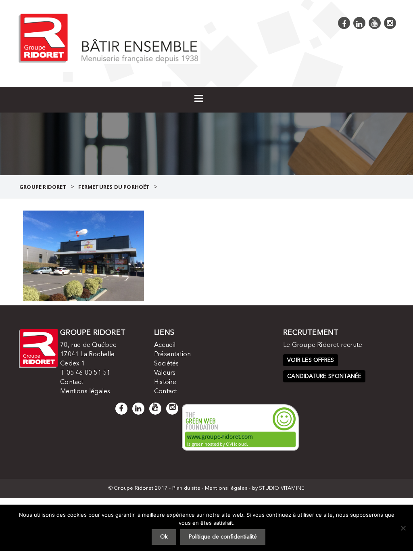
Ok (164, 537)
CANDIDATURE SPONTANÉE (324, 376)
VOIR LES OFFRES (310, 360)
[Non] (403, 528)
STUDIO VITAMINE (282, 488)
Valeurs (164, 373)
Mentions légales (85, 391)
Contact (71, 382)
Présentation (172, 354)
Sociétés (166, 364)
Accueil (164, 345)
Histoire (165, 382)
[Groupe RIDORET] (108, 38)
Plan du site (186, 488)
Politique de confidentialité (223, 537)
